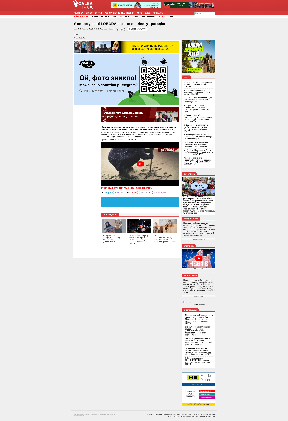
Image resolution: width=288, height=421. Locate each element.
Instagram (162, 192)
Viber (120, 192)
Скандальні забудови (189, 416)
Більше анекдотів (199, 239)
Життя (98, 13)
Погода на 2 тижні (199, 304)
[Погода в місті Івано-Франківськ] (198, 302)
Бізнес (89, 13)
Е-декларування (100, 17)
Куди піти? (116, 17)
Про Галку (158, 13)
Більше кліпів (198, 269)
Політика (78, 13)
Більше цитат (198, 296)
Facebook (147, 192)
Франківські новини (163, 414)
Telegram (108, 192)
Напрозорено (132, 17)
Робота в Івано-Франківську (119, 13)
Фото (139, 13)
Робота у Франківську (205, 414)
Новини (150, 414)
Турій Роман (82, 29)
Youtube (132, 192)
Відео (147, 13)
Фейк (170, 17)
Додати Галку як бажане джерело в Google (138, 29)
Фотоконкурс (149, 17)
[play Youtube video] (140, 164)
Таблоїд (82, 38)
